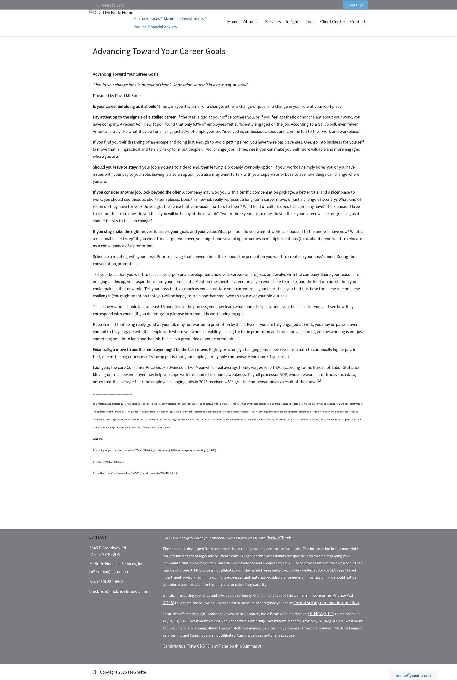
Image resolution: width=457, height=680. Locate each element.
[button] (252, 21)
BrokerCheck (278, 537)
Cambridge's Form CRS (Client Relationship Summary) (212, 646)
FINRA (316, 613)
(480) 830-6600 (112, 5)
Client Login (355, 5)
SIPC (328, 613)
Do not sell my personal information (326, 602)
